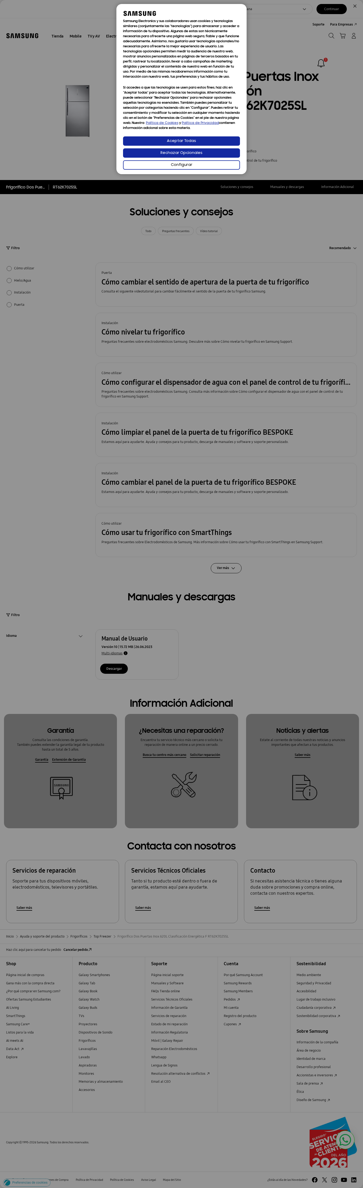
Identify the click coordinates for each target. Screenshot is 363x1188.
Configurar (181, 165)
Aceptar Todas (181, 141)
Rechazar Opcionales (181, 153)
